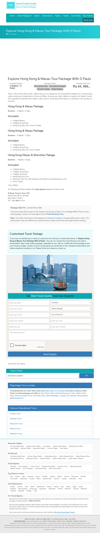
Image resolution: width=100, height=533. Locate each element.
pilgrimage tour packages (55, 390)
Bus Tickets (88, 16)
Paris (26, 486)
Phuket (60, 489)
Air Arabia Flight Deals (17, 456)
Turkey (68, 486)
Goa (11, 476)
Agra (23, 476)
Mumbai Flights (26, 448)
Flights (57, 16)
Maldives (84, 489)
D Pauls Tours (35, 466)
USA (35, 491)
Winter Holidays (57, 89)
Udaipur (52, 476)
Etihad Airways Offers (83, 456)
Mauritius (68, 489)
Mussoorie (74, 476)
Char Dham (72, 519)
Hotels (66, 16)
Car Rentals (76, 16)
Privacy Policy (52, 521)
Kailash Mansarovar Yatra (65, 393)
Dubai (81, 486)
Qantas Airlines (45, 458)
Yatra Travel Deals (55, 468)
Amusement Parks (41, 86)
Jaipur (38, 476)
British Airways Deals (66, 456)
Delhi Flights (14, 448)
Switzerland (41, 486)
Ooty (80, 478)
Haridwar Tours (16, 418)
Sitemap (76, 521)
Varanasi (30, 476)
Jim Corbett (14, 478)
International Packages (57, 86)
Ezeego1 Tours (63, 466)
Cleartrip (13, 466)
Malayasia (52, 489)
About (44, 521)
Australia (13, 489)
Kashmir (56, 478)
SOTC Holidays (28, 468)
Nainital (83, 476)
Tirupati (62, 395)
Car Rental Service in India (60, 519)
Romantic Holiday (43, 89)
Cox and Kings (23, 466)
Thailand (13, 491)
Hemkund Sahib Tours (23, 395)
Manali (60, 476)
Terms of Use (61, 521)
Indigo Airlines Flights (33, 446)
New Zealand (22, 489)
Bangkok (21, 491)
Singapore (42, 489)
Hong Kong (33, 489)
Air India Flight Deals (17, 446)
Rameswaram (82, 395)
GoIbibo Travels (15, 468)
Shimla (66, 476)
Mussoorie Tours (16, 423)
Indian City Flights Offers (43, 519)
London (19, 486)
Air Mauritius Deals (50, 456)
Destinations (47, 16)
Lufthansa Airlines (32, 458)
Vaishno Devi (47, 478)
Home (12, 16)
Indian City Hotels (30, 519)
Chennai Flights (52, 448)
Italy (62, 486)
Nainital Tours (15, 428)
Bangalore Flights (39, 448)
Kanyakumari (18, 398)
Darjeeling (23, 478)
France (49, 486)
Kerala (17, 476)
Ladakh (64, 478)
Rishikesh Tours (16, 433)
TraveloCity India (40, 468)
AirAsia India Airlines (59, 446)
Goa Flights (64, 448)
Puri (67, 395)
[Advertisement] (50, 57)
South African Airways (76, 458)
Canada (76, 489)
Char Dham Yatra (47, 393)
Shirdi (38, 478)
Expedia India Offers (48, 466)
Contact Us (82, 521)
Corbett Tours (15, 413)
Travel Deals (12, 34)
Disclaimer (69, 521)
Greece (56, 486)
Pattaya (28, 491)
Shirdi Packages (52, 395)
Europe (12, 486)
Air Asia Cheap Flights (34, 456)
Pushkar (45, 476)
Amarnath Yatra (39, 395)
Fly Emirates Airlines (17, 458)
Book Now (88, 20)
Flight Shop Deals (76, 466)
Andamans (72, 478)
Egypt (74, 486)
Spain (32, 486)
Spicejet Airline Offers (76, 446)
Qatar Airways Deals (59, 458)
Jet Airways (46, 446)
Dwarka (73, 395)
